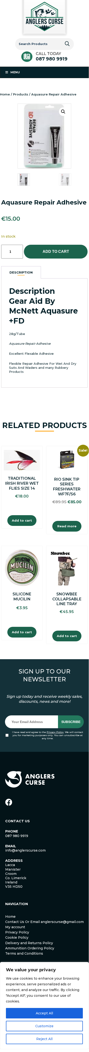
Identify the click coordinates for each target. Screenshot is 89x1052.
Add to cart (56, 251)
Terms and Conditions (24, 953)
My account (15, 927)
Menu (15, 72)
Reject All (44, 1039)
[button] (63, 111)
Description (21, 272)
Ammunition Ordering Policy (29, 948)
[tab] (21, 272)
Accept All (44, 1013)
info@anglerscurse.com (25, 850)
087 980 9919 (51, 59)
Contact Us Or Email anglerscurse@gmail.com (44, 922)
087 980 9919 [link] (16, 836)
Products (20, 94)
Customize (44, 1026)
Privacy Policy (55, 732)
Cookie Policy (16, 937)
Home (5, 94)
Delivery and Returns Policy (29, 943)
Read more (66, 526)
